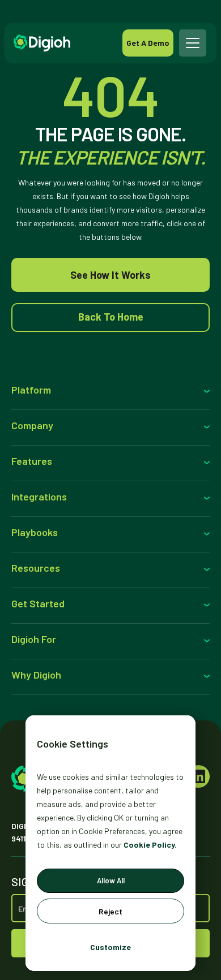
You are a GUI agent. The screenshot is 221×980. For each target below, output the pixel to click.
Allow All (111, 880)
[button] (193, 43)
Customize (110, 947)
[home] (68, 42)
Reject (110, 911)
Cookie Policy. (150, 844)
